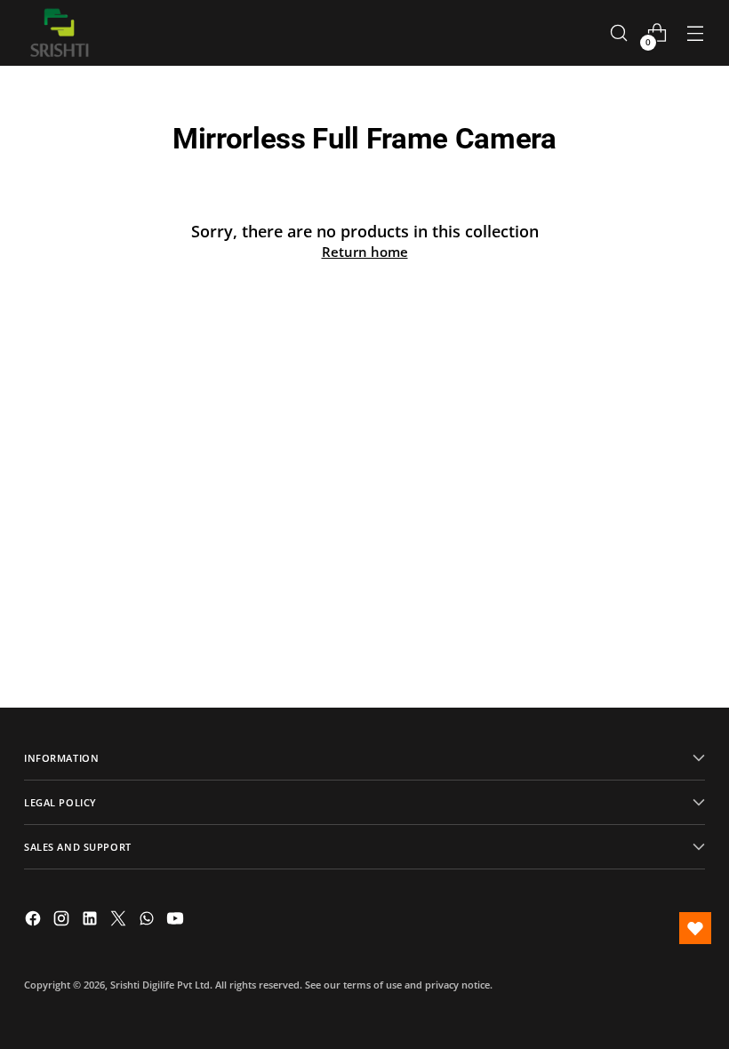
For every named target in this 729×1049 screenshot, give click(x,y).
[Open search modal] (619, 33)
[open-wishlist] (695, 928)
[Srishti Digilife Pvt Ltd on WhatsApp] (148, 921)
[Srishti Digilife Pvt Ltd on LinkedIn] (91, 921)
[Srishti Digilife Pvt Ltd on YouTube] (177, 921)
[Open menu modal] (695, 33)
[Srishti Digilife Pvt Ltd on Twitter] (120, 921)
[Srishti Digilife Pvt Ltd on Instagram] (63, 921)
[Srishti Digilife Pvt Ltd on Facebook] (34, 921)
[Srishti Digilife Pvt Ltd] (59, 33)
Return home (365, 251)
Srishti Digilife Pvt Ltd (160, 984)
